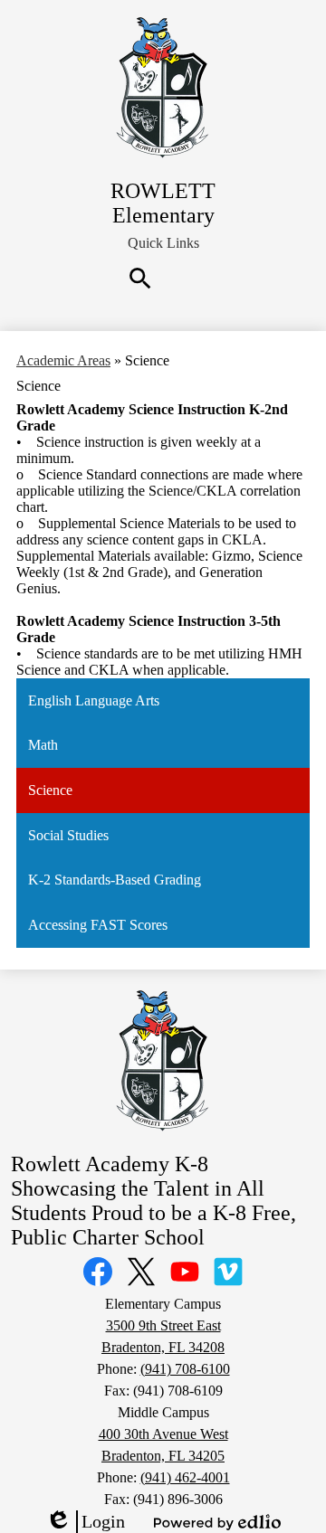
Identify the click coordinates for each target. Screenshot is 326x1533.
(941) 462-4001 (185, 1477)
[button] (163, 243)
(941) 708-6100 (185, 1369)
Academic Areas (63, 360)
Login (85, 1522)
